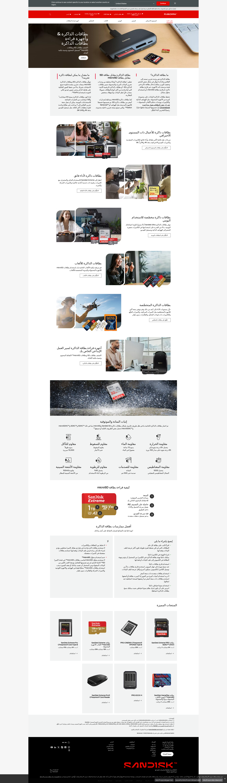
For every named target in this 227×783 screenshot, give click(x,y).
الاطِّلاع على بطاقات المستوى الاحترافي (156, 148)
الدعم (67, 14)
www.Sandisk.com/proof (156, 729)
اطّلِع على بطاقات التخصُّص (160, 320)
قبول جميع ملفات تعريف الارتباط (164, 780)
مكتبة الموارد (110, 748)
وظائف (154, 754)
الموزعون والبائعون (130, 746)
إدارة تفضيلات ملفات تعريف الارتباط (212, 780)
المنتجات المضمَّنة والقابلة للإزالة (91, 14)
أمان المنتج (111, 750)
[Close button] (175, 3)
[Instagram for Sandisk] (69, 747)
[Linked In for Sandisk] (55, 747)
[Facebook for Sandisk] (65, 747)
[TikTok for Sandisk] (62, 747)
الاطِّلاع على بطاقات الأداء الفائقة (89, 191)
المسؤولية (153, 746)
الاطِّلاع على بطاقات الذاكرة (91, 363)
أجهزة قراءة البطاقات (72, 21)
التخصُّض (91, 21)
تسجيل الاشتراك (167, 754)
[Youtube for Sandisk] (52, 747)
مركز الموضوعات (130, 748)
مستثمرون (153, 748)
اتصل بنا (154, 756)
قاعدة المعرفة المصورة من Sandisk (162, 726)
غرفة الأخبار (153, 750)
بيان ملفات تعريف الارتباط (46, 776)
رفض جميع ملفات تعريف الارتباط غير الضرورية (188, 780)
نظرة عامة (170, 21)
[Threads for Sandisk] (69, 750)
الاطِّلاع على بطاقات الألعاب (91, 275)
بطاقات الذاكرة (118, 14)
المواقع (154, 752)
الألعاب (106, 21)
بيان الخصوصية (58, 776)
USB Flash (106, 14)
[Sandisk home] (170, 14)
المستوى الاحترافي (151, 21)
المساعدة (111, 744)
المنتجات (132, 744)
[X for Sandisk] (58, 747)
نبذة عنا (154, 744)
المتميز (134, 21)
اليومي (120, 21)
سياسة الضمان (110, 746)
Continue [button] (163, 3)
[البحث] (50, 14)
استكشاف (83, 58)
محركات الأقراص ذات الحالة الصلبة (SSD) (134, 14)
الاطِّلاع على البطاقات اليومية (159, 235)
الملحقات (76, 14)
